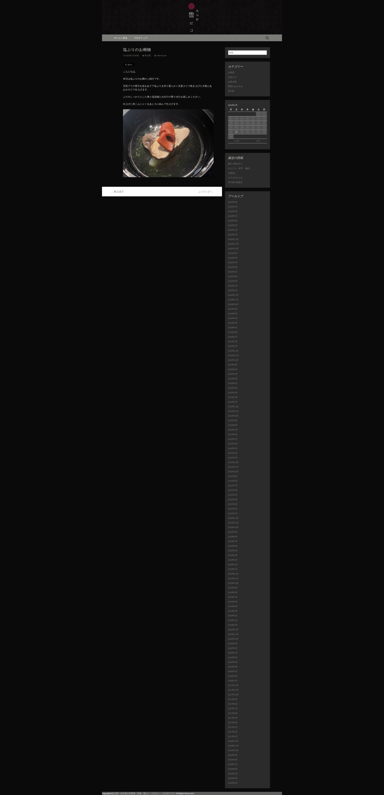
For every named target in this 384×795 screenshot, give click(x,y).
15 (259, 123)
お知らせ (232, 77)
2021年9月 (232, 476)
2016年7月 (232, 764)
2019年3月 (232, 615)
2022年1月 (232, 457)
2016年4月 (232, 778)
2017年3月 (232, 727)
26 (242, 132)
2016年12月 (233, 741)
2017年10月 (233, 694)
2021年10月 (233, 471)
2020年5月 (232, 550)
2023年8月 (232, 369)
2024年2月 (232, 341)
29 (259, 132)
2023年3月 (232, 392)
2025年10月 (233, 248)
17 (231, 127)
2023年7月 (232, 374)
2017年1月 (232, 736)
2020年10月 (233, 527)
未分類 (147, 55)
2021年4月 (232, 499)
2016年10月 (233, 750)
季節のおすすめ (235, 86)
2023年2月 (232, 397)
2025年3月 (232, 281)
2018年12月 (233, 629)
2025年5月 (232, 271)
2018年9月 (232, 643)
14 (253, 123)
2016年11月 (233, 745)
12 (242, 123)
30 (264, 132)
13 (247, 123)
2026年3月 (232, 225)
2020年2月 (232, 564)
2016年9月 (232, 755)
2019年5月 (232, 606)
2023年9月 (232, 364)
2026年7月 (232, 206)
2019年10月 (233, 583)
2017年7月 (232, 708)
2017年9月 (232, 699)
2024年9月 (232, 309)
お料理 (231, 72)
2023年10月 (233, 360)
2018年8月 (232, 648)
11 (236, 123)
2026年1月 (232, 234)
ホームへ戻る (121, 37)
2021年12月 (233, 462)
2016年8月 (232, 759)
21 (253, 127)
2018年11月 (233, 634)
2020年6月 (232, 546)
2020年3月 (232, 559)
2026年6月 (232, 211)
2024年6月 (232, 323)
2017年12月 (233, 685)
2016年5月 (232, 773)
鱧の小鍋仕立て (236, 163)
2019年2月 (232, 620)
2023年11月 (233, 355)
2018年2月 (232, 676)
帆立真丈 (117, 191)
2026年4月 (232, 220)
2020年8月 (232, 536)
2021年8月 (232, 480)
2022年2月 (232, 453)
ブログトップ (140, 37)
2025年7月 (232, 262)
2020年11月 (233, 522)
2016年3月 (232, 783)
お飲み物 (232, 81)
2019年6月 (232, 601)
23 (264, 127)
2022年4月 (232, 443)
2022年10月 (233, 415)
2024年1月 (232, 346)
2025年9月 (232, 253)
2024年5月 (232, 327)
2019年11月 (233, 578)
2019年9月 (232, 587)
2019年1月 (232, 625)
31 (231, 136)
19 (242, 127)
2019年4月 (232, 611)
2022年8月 (232, 425)
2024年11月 (233, 299)
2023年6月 (232, 378)
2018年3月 (232, 671)
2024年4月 (232, 332)
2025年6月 (232, 267)
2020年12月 (233, 518)
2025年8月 (232, 257)
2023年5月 (232, 383)
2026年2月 (232, 230)
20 (247, 127)
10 (231, 123)
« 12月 (236, 141)
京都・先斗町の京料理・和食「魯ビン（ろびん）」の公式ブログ (144, 793)
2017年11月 (233, 690)
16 (264, 123)
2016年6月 (232, 769)
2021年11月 (233, 467)
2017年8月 (232, 704)
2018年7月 (232, 652)
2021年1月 (232, 513)
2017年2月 (232, 731)
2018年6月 (232, 657)
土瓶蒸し (232, 173)
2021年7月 (232, 485)
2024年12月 (233, 295)
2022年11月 (233, 411)
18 (236, 127)
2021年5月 (232, 494)
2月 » (258, 141)
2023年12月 (233, 350)
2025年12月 (233, 239)
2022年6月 (232, 434)
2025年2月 (232, 285)
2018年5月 (232, 662)
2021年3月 (232, 504)
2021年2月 (232, 508)
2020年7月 (232, 541)
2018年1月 (232, 680)
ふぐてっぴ (205, 191)
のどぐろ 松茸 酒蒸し (239, 168)
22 (259, 127)
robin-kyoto (161, 55)
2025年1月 (232, 290)
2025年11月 (233, 244)
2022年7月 (232, 429)
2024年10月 (233, 304)
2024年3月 (232, 336)
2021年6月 (232, 490)
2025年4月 (232, 276)
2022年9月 (232, 420)
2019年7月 (232, 597)
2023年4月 (232, 388)
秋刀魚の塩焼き (235, 182)
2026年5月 (232, 216)
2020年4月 (232, 555)
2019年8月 (232, 592)
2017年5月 (232, 717)
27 (247, 132)
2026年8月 (232, 202)
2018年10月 (233, 638)
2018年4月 (232, 666)
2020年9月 (232, 532)
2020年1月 (232, 569)
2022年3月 (232, 448)
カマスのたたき (235, 177)
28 (253, 132)
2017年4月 (232, 722)
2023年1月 (232, 401)
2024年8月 (232, 313)
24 (231, 132)
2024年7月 (232, 318)
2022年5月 (232, 439)
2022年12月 (233, 406)
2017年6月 (232, 713)
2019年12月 (233, 573)
